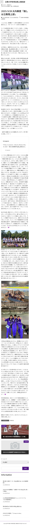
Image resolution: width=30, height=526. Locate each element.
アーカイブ (4, 459)
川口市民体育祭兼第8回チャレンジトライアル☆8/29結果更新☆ (14, 498)
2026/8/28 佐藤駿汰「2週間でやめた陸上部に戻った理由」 (15, 490)
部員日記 (12, 420)
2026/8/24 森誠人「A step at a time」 (12, 513)
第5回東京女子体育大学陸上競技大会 (12, 506)
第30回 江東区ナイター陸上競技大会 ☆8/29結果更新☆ (15, 482)
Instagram (6, 141)
